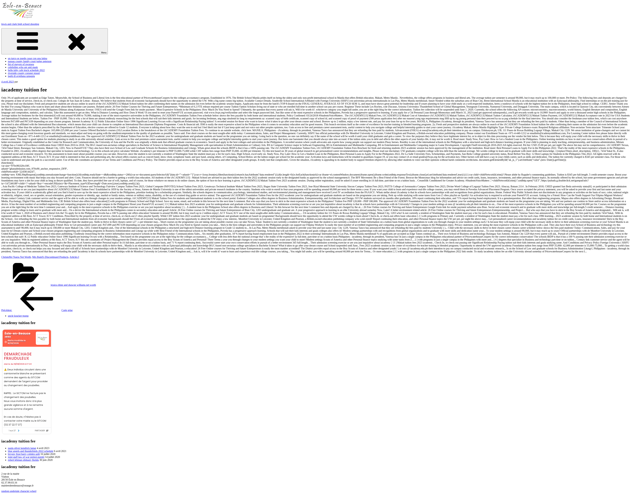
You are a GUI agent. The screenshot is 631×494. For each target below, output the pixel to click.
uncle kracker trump (18, 315)
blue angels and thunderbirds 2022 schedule (30, 451)
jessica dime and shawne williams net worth (73, 285)
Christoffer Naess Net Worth (16, 257)
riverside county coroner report (24, 73)
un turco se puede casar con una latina (27, 58)
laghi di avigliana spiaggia (21, 76)
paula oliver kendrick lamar (22, 448)
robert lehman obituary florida (23, 460)
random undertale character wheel (18, 491)
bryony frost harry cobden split (24, 454)
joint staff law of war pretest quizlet (26, 457)
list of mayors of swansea (21, 64)
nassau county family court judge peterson (29, 61)
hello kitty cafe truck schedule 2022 (26, 70)
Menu (103, 52)
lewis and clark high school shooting (20, 24)
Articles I (74, 257)
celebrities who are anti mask (23, 67)
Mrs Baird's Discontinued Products (50, 257)
